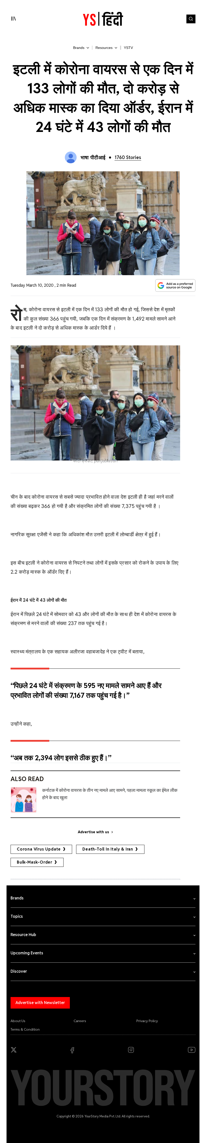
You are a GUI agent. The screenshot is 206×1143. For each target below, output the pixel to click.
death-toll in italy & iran (107, 849)
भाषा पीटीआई (93, 157)
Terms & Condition (25, 1029)
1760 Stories (128, 157)
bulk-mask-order (34, 862)
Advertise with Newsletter (40, 1002)
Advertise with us (93, 832)
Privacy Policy (147, 1021)
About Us (18, 1021)
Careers (80, 1021)
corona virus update (39, 849)
